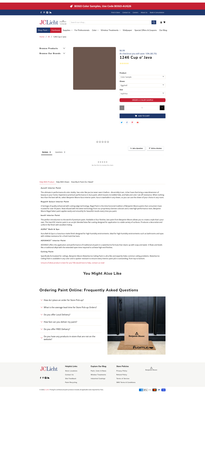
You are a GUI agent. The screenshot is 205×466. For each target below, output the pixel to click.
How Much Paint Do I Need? (82, 182)
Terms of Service (122, 378)
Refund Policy (121, 375)
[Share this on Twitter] (122, 122)
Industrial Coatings (98, 378)
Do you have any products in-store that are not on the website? (69, 338)
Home (42, 37)
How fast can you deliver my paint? (60, 321)
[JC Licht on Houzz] (50, 12)
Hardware (55, 30)
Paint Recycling (71, 382)
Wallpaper (127, 30)
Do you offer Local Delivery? (57, 314)
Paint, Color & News (98, 371)
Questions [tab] (59, 152)
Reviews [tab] (45, 152)
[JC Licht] (53, 22)
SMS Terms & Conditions (125, 382)
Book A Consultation (157, 12)
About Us (144, 12)
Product (123, 73)
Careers (135, 12)
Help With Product (47, 182)
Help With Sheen (62, 182)
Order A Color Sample (142, 100)
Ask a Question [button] (138, 148)
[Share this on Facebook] (127, 122)
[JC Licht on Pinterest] (44, 12)
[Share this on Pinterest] (132, 122)
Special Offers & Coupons (146, 30)
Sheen (122, 81)
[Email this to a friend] (138, 122)
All (49, 37)
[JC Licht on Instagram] (47, 12)
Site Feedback (70, 378)
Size (121, 89)
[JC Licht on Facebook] (41, 12)
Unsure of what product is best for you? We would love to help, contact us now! (72, 263)
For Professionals (82, 30)
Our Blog (163, 30)
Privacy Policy (121, 371)
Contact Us (126, 12)
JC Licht (46, 390)
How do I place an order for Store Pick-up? (64, 300)
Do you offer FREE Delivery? (57, 329)
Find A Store (115, 12)
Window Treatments (98, 375)
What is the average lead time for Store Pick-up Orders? (70, 307)
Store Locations (71, 371)
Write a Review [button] (156, 148)
